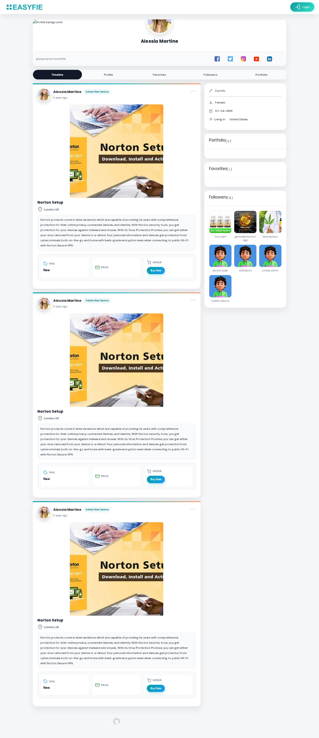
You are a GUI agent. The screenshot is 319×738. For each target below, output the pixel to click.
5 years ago (60, 97)
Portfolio (261, 75)
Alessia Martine (67, 91)
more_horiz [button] (193, 91)
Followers (210, 75)
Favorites (159, 75)
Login (302, 7)
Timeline (57, 75)
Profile (108, 75)
